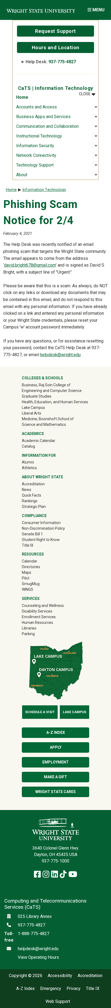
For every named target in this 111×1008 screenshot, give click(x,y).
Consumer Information (41, 523)
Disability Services (37, 611)
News (26, 489)
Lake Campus (33, 407)
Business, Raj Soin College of (46, 385)
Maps (26, 572)
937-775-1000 (55, 861)
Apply (55, 747)
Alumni (35, 462)
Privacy (74, 988)
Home (22, 97)
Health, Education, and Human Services (55, 402)
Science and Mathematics (44, 424)
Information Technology (44, 190)
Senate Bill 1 (32, 534)
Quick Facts (31, 495)
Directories (31, 567)
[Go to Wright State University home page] (40, 10)
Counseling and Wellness (43, 605)
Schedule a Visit (40, 712)
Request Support (55, 31)
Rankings (29, 501)
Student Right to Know (41, 539)
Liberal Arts (31, 413)
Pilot (25, 578)
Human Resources (37, 622)
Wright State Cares (55, 792)
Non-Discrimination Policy (43, 528)
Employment (55, 762)
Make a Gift (55, 777)
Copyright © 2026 (25, 976)
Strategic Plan (34, 506)
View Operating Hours (38, 957)
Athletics (37, 467)
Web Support (58, 1001)
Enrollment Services (39, 617)
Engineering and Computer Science (52, 390)
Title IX (27, 545)
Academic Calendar (38, 440)
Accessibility (60, 976)
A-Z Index (55, 732)
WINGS (27, 589)
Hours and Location (55, 47)
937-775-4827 (62, 61)
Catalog (28, 446)
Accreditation (33, 484)
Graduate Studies (36, 396)
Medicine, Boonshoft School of (48, 419)
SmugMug (38, 583)
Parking (28, 634)
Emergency (50, 988)
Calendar (29, 561)
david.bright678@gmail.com (30, 265)
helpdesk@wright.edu (60, 354)
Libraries (29, 628)
